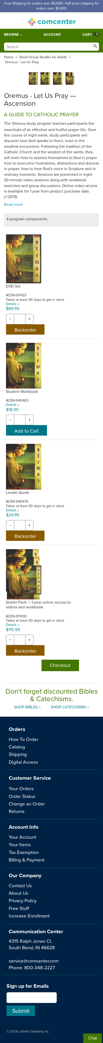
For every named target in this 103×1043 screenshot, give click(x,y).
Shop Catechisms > (70, 707)
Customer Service (30, 778)
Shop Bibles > (27, 707)
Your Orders (21, 788)
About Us (18, 892)
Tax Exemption (24, 852)
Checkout (60, 665)
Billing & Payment (26, 859)
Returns (16, 811)
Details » (12, 303)
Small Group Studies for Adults (43, 57)
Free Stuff (19, 908)
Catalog (17, 746)
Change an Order (27, 803)
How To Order (23, 739)
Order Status (22, 796)
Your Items (20, 844)
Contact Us (20, 885)
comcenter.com (51, 20)
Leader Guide (17, 492)
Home (9, 57)
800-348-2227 (39, 967)
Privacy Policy (22, 900)
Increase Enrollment (29, 915)
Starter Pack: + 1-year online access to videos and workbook (38, 604)
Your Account (22, 836)
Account (52, 34)
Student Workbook (22, 391)
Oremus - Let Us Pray (22, 62)
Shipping (18, 754)
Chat (92, 1038)
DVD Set (13, 286)
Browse (11, 34)
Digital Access (23, 761)
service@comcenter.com (33, 960)
